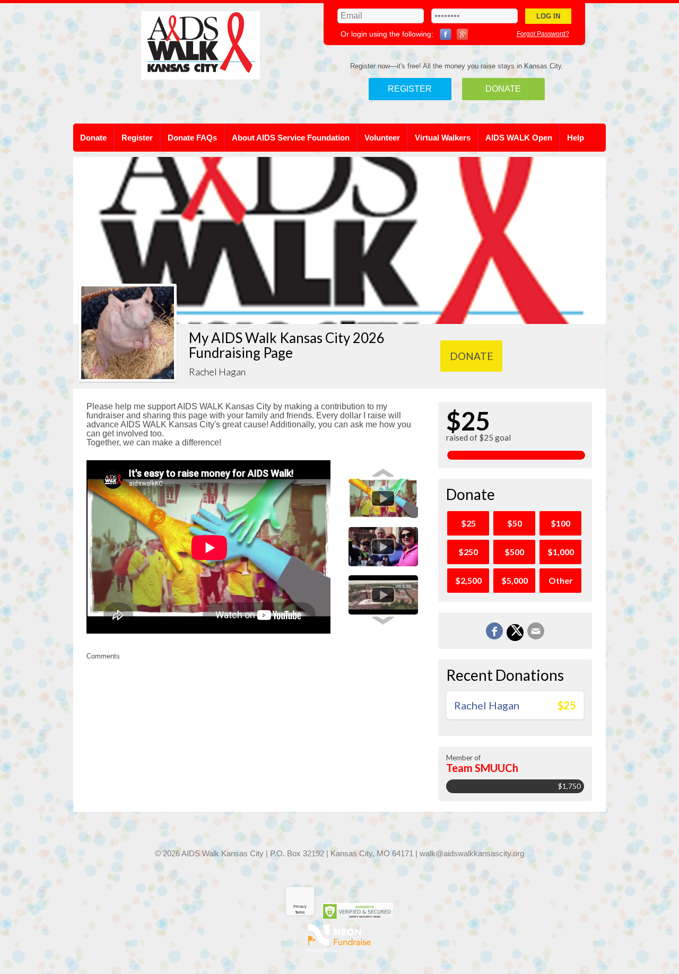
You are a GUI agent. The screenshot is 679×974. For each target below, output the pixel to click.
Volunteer (382, 137)
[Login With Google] (462, 34)
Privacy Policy (321, 950)
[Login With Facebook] (445, 34)
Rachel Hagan (486, 705)
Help (575, 137)
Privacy (300, 906)
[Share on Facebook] (494, 630)
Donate (503, 88)
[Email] (535, 630)
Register (410, 88)
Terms (300, 912)
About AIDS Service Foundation (291, 137)
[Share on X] (515, 632)
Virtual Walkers (443, 137)
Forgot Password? (543, 34)
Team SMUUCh (482, 767)
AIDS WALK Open (518, 137)
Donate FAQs (192, 137)
